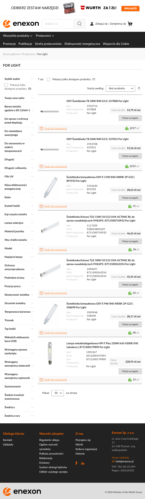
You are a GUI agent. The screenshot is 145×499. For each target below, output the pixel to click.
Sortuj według (95, 88)
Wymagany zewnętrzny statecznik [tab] (17, 364)
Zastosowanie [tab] (13, 386)
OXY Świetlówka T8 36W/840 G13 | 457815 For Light (97, 139)
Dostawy (44, 463)
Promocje (9, 43)
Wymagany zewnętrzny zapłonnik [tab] (17, 376)
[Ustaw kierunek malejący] (139, 88)
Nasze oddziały (120, 457)
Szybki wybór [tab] (12, 79)
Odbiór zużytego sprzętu (53, 472)
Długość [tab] (9, 159)
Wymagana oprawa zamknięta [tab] (16, 351)
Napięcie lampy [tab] (13, 257)
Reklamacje (45, 458)
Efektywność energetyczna (82, 43)
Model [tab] (8, 248)
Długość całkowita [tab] (15, 168)
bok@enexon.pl (124, 461)
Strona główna (12, 54)
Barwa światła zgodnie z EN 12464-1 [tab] (17, 108)
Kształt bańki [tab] (12, 206)
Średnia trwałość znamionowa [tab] (14, 397)
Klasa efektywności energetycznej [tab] (16, 187)
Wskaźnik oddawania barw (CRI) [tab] (17, 339)
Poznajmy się (83, 440)
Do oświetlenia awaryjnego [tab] (13, 133)
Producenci (44, 35)
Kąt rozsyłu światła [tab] (16, 214)
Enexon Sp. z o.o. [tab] (123, 432)
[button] (53, 128)
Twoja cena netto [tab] (14, 98)
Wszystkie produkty (16, 35)
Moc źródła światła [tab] (16, 240)
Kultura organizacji (86, 449)
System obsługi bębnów (53, 467)
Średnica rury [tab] (12, 416)
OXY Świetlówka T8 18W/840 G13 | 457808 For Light (97, 101)
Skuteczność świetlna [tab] (17, 295)
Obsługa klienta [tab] (13, 433)
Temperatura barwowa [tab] (17, 312)
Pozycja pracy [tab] (13, 286)
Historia (80, 453)
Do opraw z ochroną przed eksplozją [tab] (16, 121)
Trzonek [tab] (9, 320)
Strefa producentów (48, 43)
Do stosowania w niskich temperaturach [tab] (15, 147)
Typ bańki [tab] (10, 329)
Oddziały (8, 444)
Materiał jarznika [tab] (14, 231)
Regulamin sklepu (49, 440)
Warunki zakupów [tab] (51, 433)
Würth (79, 444)
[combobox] (63, 24)
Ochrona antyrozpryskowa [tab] (14, 267)
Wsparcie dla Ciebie (116, 43)
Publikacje (25, 43)
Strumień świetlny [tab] (15, 303)
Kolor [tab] (8, 197)
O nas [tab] (79, 433)
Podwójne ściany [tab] (14, 278)
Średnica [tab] (10, 407)
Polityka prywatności (51, 453)
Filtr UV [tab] (9, 176)
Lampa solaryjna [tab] (14, 223)
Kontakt (7, 440)
